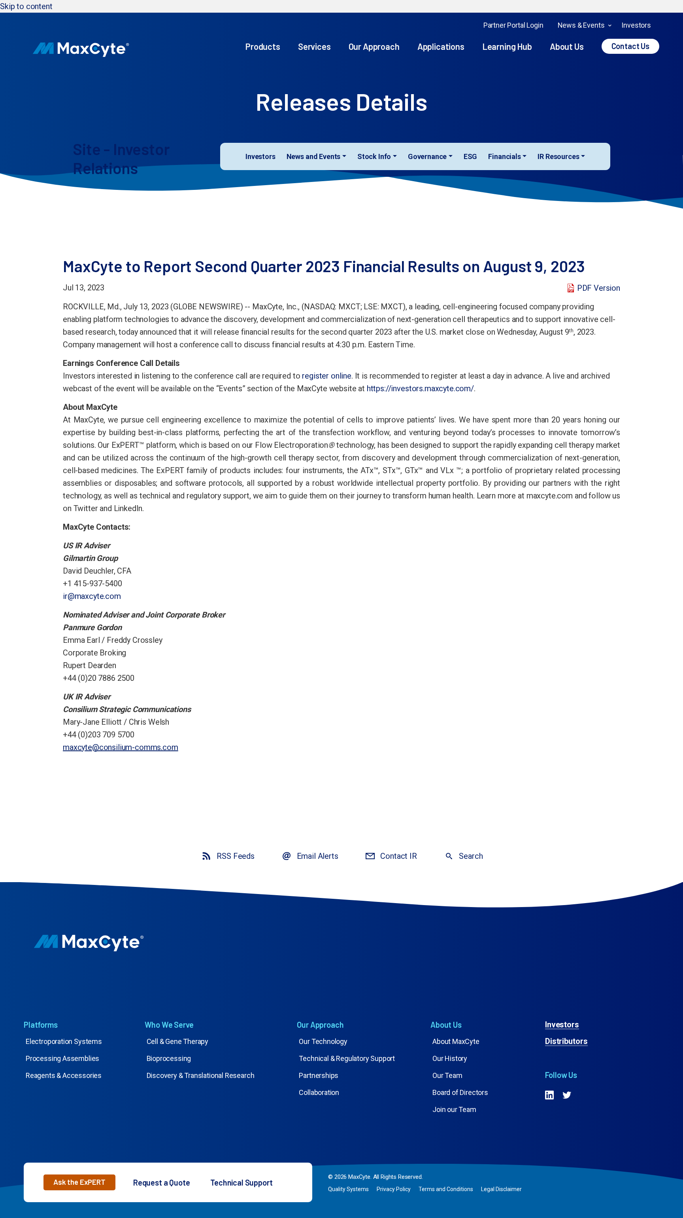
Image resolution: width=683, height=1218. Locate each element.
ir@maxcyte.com (92, 596)
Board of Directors (460, 1092)
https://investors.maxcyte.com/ (420, 388)
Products (262, 46)
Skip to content (26, 6)
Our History (449, 1058)
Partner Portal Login (513, 25)
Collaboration (319, 1092)
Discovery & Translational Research (201, 1075)
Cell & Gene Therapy (178, 1041)
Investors (636, 25)
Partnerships (318, 1075)
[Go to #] (549, 1096)
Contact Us (630, 46)
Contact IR (398, 856)
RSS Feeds (235, 856)
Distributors (566, 1041)
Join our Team (454, 1109)
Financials (504, 156)
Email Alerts (317, 856)
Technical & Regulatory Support (347, 1058)
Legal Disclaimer (501, 1189)
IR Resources (558, 156)
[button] (79, 1182)
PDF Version (598, 288)
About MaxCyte (455, 1041)
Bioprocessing (169, 1058)
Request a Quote (161, 1182)
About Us (567, 46)
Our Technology (323, 1041)
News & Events (581, 25)
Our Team (447, 1075)
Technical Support (241, 1182)
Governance (427, 156)
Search (471, 856)
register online (326, 376)
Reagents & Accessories (64, 1075)
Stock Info (374, 156)
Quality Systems (348, 1189)
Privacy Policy (394, 1189)
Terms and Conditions (446, 1189)
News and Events (314, 156)
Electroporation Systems (64, 1041)
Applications (440, 46)
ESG (470, 156)
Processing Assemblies (62, 1058)
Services (314, 46)
